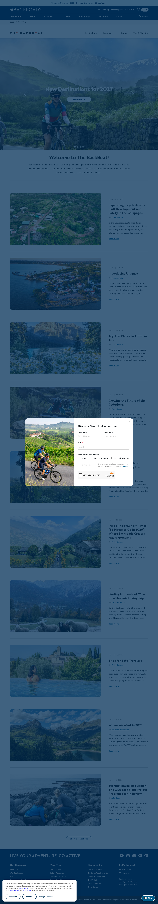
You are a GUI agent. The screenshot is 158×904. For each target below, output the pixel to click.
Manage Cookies (46, 897)
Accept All (13, 897)
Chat (148, 898)
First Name (82, 432)
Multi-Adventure (121, 458)
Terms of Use (26, 890)
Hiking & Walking (100, 458)
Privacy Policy (14, 890)
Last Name (108, 432)
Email (80, 443)
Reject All (29, 897)
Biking (83, 458)
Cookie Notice (23, 888)
